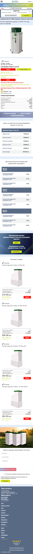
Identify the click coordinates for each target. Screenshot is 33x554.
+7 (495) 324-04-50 (15, 8)
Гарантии (3, 512)
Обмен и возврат (5, 515)
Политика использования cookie (16, 550)
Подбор (3, 537)
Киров (2, 8)
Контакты (29, 8)
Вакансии (3, 524)
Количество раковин (22, 12)
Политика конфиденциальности (16, 547)
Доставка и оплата (5, 505)
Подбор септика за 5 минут (8, 469)
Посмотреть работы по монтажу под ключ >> (12, 82)
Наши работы (4, 519)
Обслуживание (4, 535)
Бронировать (16, 251)
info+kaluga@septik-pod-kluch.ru (8, 492)
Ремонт (3, 532)
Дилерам (3, 517)
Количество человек (6, 12)
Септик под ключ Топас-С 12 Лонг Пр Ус (15, 386)
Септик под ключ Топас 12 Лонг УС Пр (14, 305)
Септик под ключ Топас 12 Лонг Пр (13, 265)
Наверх (29, 1)
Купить (8, 69)
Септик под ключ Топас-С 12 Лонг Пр (14, 346)
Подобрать (26, 15)
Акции (2, 528)
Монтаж (3, 530)
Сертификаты (4, 522)
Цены (2, 508)
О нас (2, 503)
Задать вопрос (24, 69)
